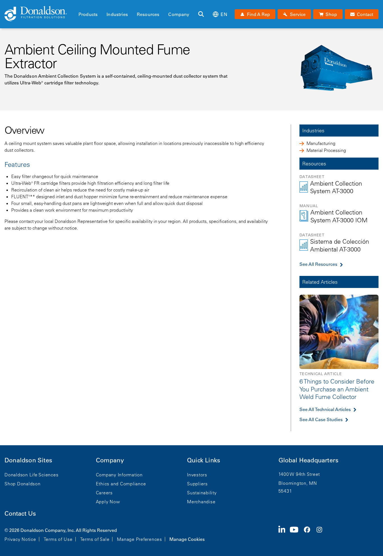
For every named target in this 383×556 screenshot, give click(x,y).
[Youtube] (296, 534)
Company (178, 14)
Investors (197, 474)
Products (88, 14)
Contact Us (20, 513)
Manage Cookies (187, 539)
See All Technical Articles (325, 409)
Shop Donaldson (22, 483)
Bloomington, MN (297, 483)
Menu (80, 5)
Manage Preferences (139, 539)
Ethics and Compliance (121, 483)
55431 (285, 491)
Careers (104, 492)
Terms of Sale (95, 539)
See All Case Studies (321, 419)
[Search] (201, 14)
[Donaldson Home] (39, 14)
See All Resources (318, 264)
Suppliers (197, 483)
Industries (117, 14)
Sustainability (202, 492)
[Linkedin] (284, 534)
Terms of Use (58, 539)
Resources (148, 14)
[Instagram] (321, 534)
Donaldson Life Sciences (31, 474)
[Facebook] (309, 534)
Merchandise (201, 501)
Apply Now (108, 501)
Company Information (119, 474)
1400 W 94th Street (299, 474)
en (224, 14)
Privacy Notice (20, 539)
